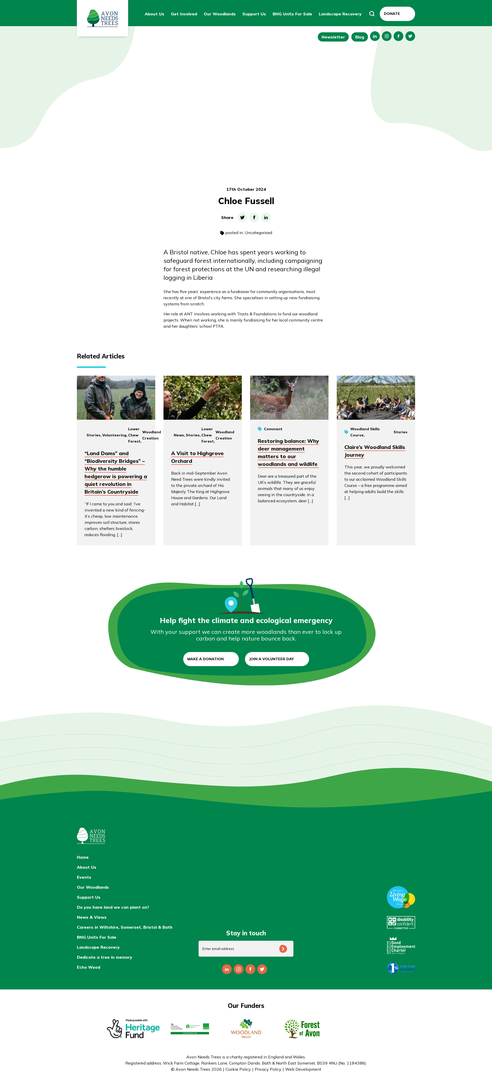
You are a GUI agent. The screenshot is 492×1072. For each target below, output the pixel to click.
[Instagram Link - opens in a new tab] (375, 36)
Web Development (303, 1069)
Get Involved (184, 13)
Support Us (254, 13)
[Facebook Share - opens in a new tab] (254, 217)
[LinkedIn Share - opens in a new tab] (266, 217)
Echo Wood (88, 967)
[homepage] (133, 836)
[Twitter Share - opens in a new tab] (242, 217)
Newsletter (333, 36)
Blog (359, 36)
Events (84, 877)
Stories (93, 435)
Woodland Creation (151, 435)
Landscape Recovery (340, 13)
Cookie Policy (238, 1069)
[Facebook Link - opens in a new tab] (398, 36)
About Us (154, 13)
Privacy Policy (268, 1069)
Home (83, 857)
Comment (273, 429)
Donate (392, 13)
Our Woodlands (220, 13)
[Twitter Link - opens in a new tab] (410, 36)
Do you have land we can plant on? (113, 907)
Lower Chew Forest (134, 435)
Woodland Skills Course (365, 432)
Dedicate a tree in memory (104, 957)
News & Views (92, 917)
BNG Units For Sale (292, 13)
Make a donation (205, 659)
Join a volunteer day (271, 659)
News (179, 435)
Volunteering (114, 435)
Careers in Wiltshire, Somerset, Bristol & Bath (124, 927)
